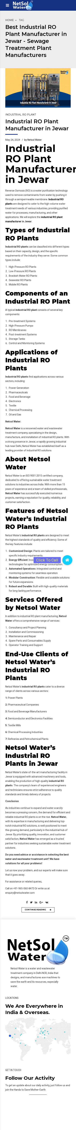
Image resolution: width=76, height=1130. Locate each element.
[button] (67, 560)
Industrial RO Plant (20, 114)
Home (9, 20)
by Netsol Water (33, 139)
